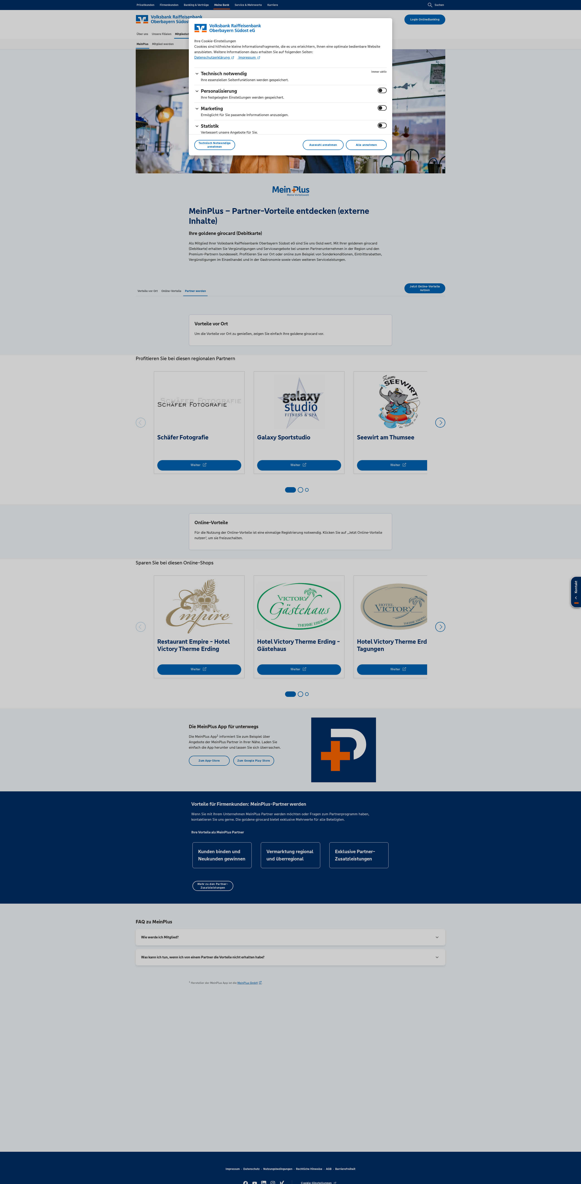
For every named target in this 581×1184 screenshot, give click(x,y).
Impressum (247, 57)
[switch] (382, 90)
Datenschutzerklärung (212, 57)
